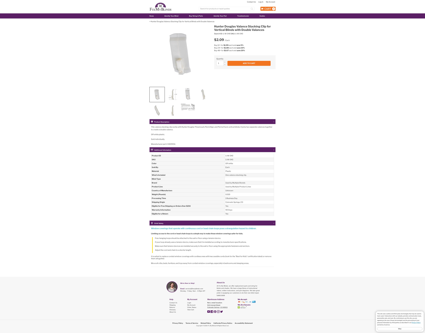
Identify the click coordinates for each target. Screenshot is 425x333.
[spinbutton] (222, 63)
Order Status (191, 307)
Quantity (219, 59)
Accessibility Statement (244, 323)
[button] (224, 62)
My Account (270, 2)
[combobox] (226, 9)
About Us (172, 312)
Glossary (172, 310)
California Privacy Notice (222, 323)
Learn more (221, 295)
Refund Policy (206, 323)
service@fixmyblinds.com (194, 289)
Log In (260, 2)
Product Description (161, 122)
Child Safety (158, 223)
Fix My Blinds (212, 325)
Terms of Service (192, 323)
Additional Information (162, 150)
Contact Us (251, 2)
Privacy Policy (177, 323)
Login (189, 303)
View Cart (190, 310)
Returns (172, 307)
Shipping (172, 305)
